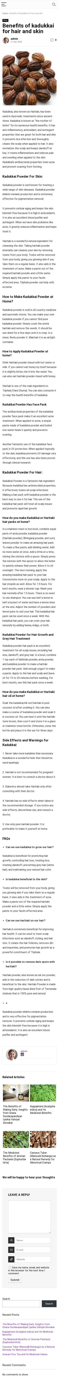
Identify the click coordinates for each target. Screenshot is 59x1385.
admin (14, 38)
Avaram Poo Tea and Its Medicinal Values (25, 1354)
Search (6, 1298)
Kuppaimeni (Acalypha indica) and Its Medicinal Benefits (42, 1109)
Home (5, 13)
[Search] (54, 4)
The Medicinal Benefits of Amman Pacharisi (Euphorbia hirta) (14, 1157)
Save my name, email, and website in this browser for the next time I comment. (28, 1270)
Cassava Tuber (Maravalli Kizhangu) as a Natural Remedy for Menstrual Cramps (43, 1157)
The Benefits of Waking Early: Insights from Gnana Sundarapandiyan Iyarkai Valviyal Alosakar (15, 1114)
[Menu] (4, 4)
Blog (5, 20)
